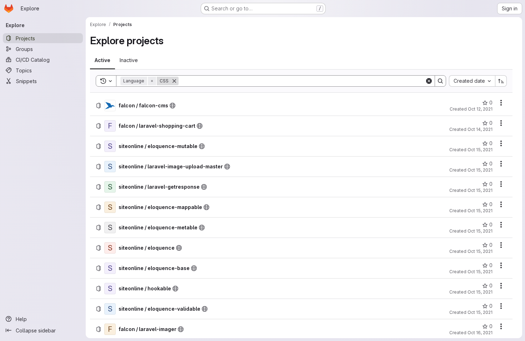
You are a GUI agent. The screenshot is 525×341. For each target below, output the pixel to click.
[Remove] (174, 81)
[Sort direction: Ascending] (501, 81)
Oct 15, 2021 (480, 149)
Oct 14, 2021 (480, 129)
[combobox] (472, 81)
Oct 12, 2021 (480, 109)
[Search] (440, 81)
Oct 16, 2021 (480, 332)
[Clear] (429, 81)
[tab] (102, 60)
